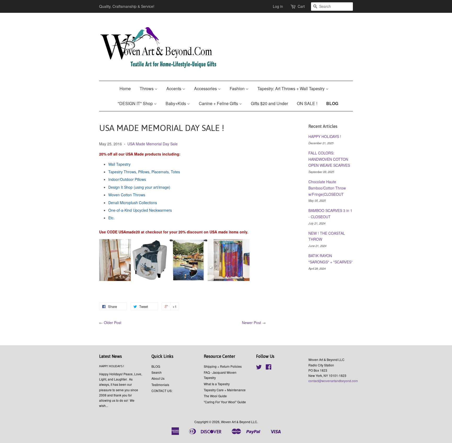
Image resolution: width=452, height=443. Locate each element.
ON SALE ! (307, 103)
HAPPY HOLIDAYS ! (324, 136)
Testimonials (160, 384)
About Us (158, 378)
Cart (301, 6)
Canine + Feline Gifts (219, 103)
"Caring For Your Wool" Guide (225, 402)
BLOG (332, 103)
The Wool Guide (215, 396)
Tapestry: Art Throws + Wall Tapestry (291, 88)
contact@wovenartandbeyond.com (333, 380)
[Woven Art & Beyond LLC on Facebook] (268, 368)
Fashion (238, 88)
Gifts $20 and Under (269, 103)
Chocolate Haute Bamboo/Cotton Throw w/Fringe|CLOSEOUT (327, 188)
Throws (147, 88)
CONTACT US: (161, 390)
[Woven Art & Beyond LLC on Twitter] (259, 368)
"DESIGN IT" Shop (136, 103)
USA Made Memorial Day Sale (152, 143)
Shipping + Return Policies (223, 366)
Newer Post (251, 322)
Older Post (112, 322)
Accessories (206, 88)
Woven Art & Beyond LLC (239, 421)
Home (125, 88)
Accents (174, 88)
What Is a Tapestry (217, 384)
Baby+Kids (176, 103)
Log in (278, 6)
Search (156, 372)
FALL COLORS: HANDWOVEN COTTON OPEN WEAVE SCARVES (329, 159)
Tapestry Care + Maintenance (225, 390)
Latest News (110, 356)
